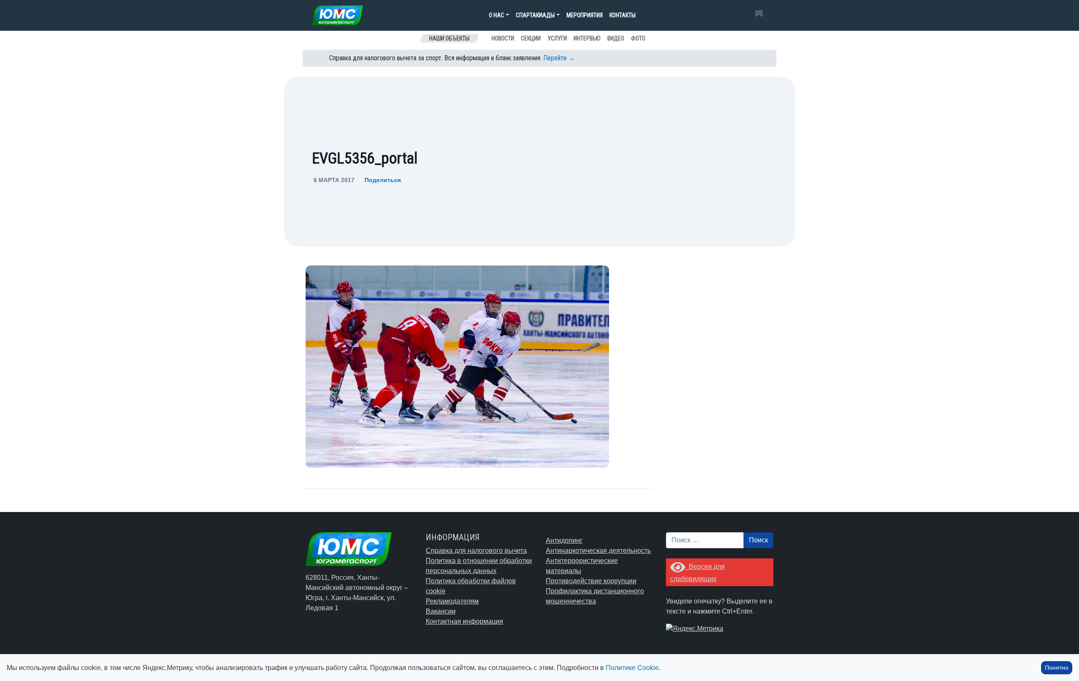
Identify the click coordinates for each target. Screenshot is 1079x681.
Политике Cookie (632, 667)
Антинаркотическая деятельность (598, 550)
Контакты (622, 15)
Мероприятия (584, 15)
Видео (615, 38)
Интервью (587, 38)
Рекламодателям (452, 601)
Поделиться (383, 180)
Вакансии (441, 611)
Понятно (1056, 667)
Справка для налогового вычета (476, 550)
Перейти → (559, 58)
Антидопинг (564, 540)
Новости (502, 38)
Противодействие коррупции (591, 580)
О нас (496, 15)
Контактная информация (464, 621)
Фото (638, 38)
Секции (531, 38)
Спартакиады (535, 15)
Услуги (557, 38)
